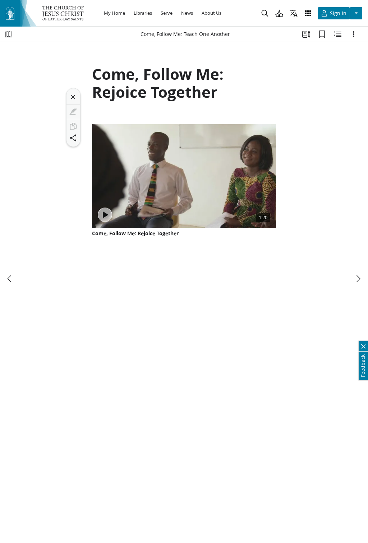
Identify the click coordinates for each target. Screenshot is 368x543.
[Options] (353, 34)
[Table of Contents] (8, 34)
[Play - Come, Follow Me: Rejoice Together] (105, 215)
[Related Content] (338, 34)
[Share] (73, 138)
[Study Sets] (306, 34)
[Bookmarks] (322, 34)
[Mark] (73, 111)
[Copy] (73, 126)
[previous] (10, 279)
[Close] (73, 97)
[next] (358, 279)
